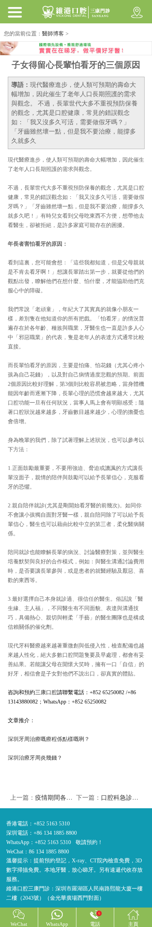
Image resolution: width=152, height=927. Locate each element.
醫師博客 (53, 34)
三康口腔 (46, 692)
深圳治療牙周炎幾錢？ (35, 758)
